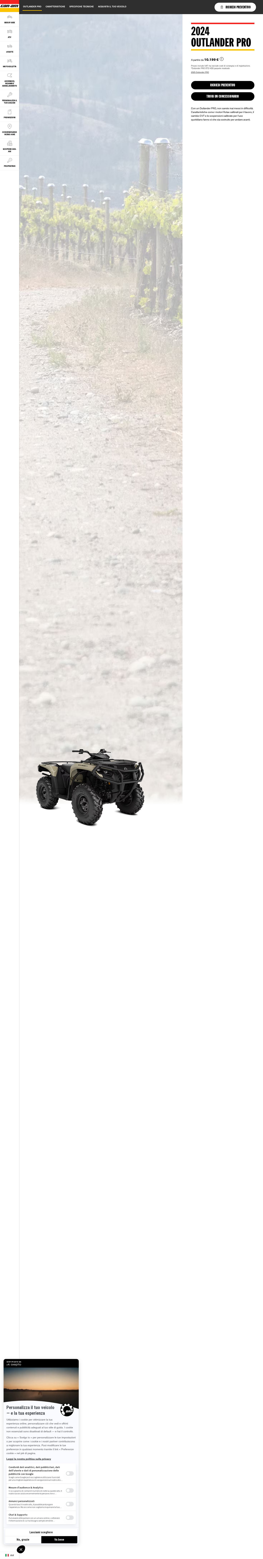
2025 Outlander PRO (200, 72)
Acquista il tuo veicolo (112, 6)
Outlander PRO (32, 6)
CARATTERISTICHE (55, 6)
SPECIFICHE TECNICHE (81, 6)
